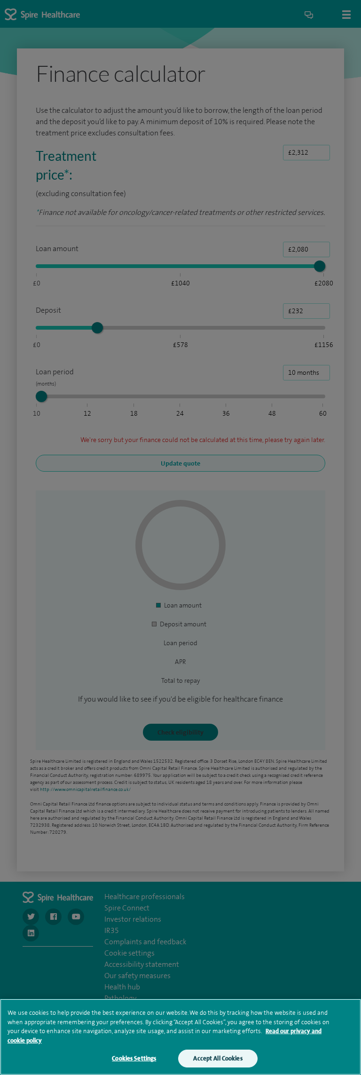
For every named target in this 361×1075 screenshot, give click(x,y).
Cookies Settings (134, 1058)
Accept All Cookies (217, 1058)
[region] (180, 1037)
